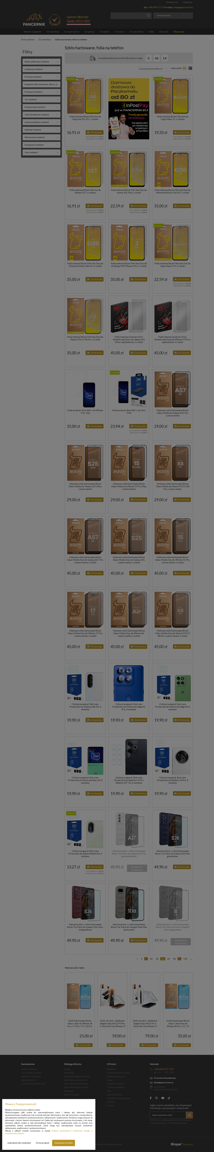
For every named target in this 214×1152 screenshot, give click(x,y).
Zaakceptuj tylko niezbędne (19, 1143)
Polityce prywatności (61, 1131)
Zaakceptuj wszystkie (63, 1143)
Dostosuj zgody (42, 1143)
